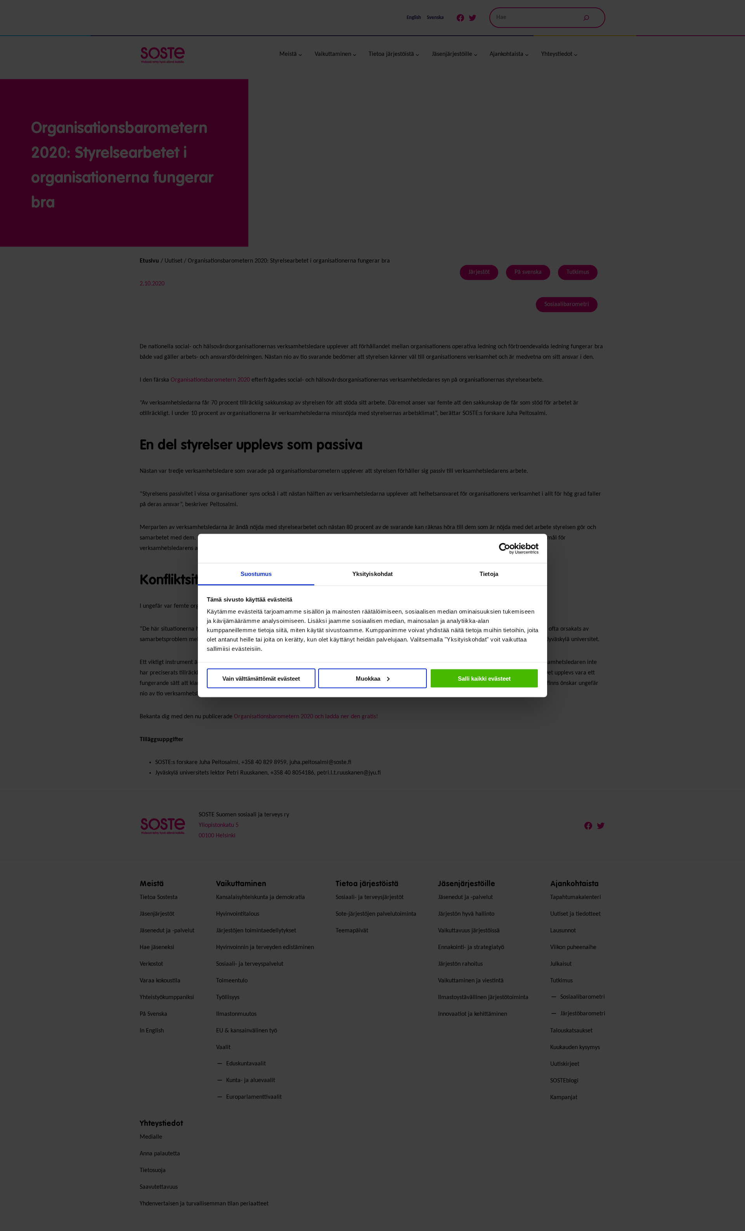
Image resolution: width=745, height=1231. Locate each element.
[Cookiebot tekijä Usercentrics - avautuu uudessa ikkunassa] (505, 548)
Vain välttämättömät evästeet (261, 678)
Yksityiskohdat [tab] (372, 574)
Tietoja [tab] (489, 574)
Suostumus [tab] (256, 574)
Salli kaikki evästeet (484, 678)
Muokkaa (368, 678)
